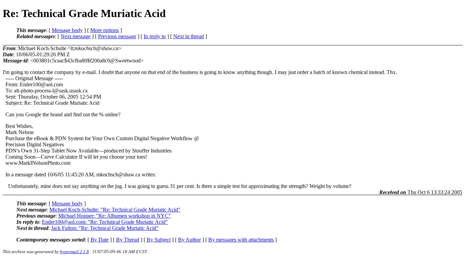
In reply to (155, 36)
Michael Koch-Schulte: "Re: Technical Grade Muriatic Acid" (114, 210)
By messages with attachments (241, 240)
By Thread (127, 240)
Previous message (117, 36)
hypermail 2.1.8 (74, 251)
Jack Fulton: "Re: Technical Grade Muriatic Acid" (105, 228)
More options (104, 30)
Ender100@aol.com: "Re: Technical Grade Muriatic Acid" (105, 222)
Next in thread (188, 36)
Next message (76, 36)
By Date (100, 240)
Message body (67, 30)
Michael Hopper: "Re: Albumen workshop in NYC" (114, 216)
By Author (189, 240)
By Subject (159, 240)
